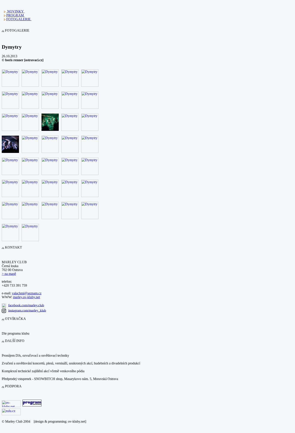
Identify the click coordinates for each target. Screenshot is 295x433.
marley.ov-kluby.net (26, 297)
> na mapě (9, 274)
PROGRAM (15, 15)
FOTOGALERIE (19, 19)
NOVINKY (15, 11)
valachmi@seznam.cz (26, 293)
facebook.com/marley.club (26, 305)
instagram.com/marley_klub (27, 310)
